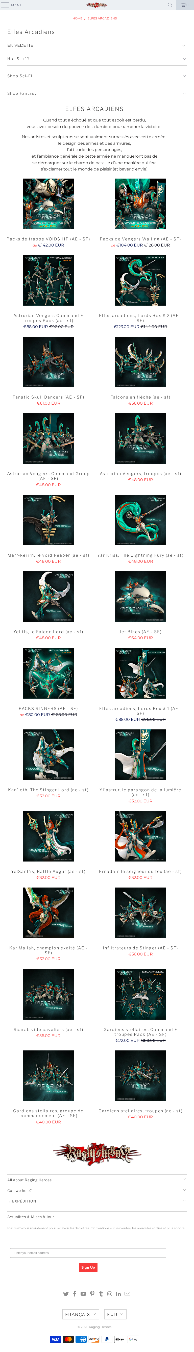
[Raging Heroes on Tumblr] (101, 1294)
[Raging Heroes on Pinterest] (92, 1294)
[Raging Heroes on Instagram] (110, 1294)
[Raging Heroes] (97, 5)
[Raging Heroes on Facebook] (75, 1294)
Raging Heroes (100, 1327)
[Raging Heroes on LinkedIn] (119, 1294)
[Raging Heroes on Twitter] (66, 1294)
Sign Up (88, 1267)
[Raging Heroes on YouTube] (83, 1294)
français (77, 1314)
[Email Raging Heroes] (127, 1294)
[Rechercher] (170, 5)
